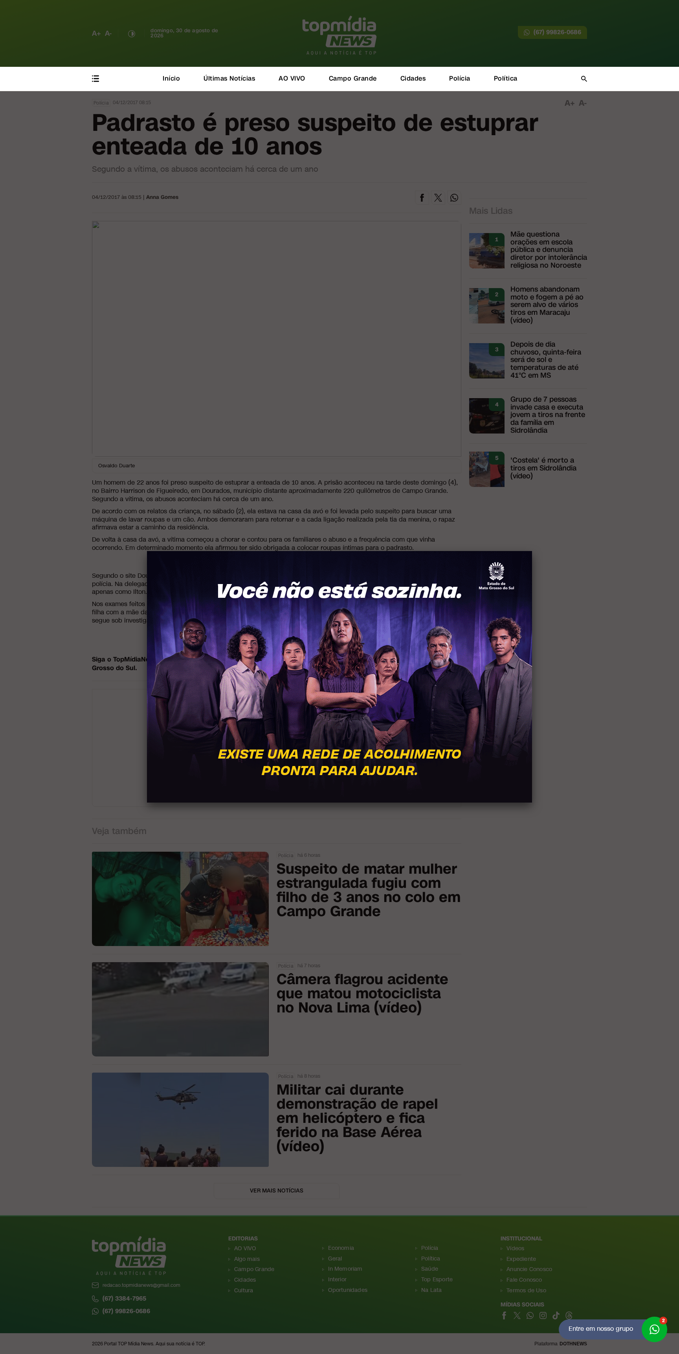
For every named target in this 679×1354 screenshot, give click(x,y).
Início (171, 78)
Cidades (413, 78)
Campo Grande (353, 78)
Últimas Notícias (229, 78)
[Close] (532, 551)
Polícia (459, 78)
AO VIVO (292, 78)
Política (506, 78)
